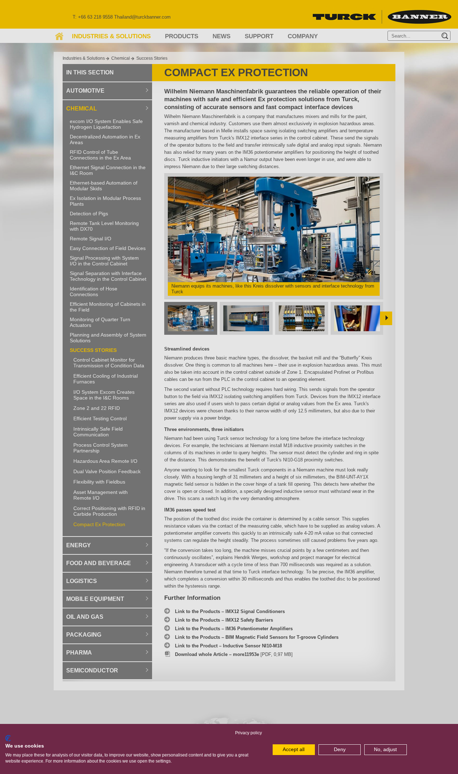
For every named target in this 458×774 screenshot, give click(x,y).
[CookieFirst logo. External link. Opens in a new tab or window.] (8, 738)
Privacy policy (248, 732)
